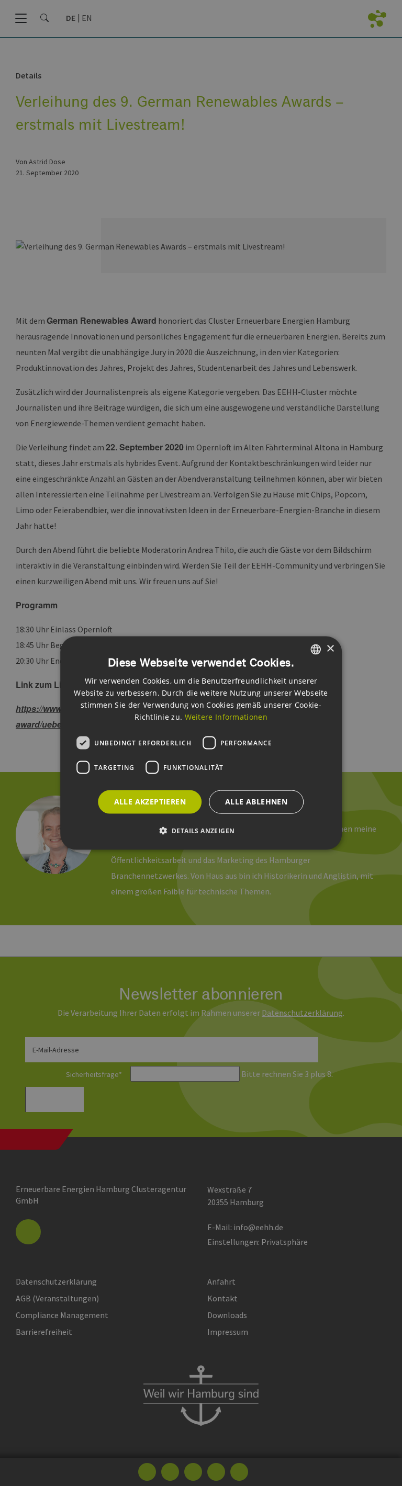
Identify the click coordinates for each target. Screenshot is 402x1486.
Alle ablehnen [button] (256, 802)
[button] (201, 830)
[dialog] (201, 743)
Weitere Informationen (226, 717)
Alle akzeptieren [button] (150, 802)
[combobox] (315, 649)
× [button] (330, 649)
